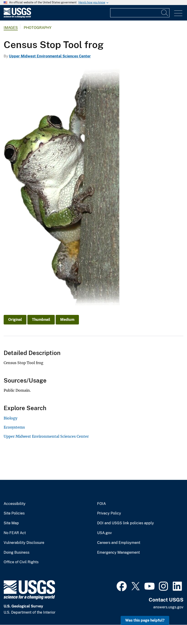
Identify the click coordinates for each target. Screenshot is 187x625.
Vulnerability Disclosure (24, 543)
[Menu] (178, 13)
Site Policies (14, 513)
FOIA (101, 504)
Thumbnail (41, 319)
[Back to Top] (170, 608)
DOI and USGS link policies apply (125, 523)
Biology (10, 418)
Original (15, 319)
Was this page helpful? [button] (145, 620)
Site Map (11, 523)
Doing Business (16, 552)
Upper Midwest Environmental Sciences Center (50, 56)
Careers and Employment (118, 543)
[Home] (17, 17)
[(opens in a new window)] (122, 585)
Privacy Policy (109, 513)
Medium (67, 319)
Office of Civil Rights (21, 562)
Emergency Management (118, 552)
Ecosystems (14, 427)
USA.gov (104, 533)
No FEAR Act (15, 533)
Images (11, 28)
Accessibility (15, 504)
